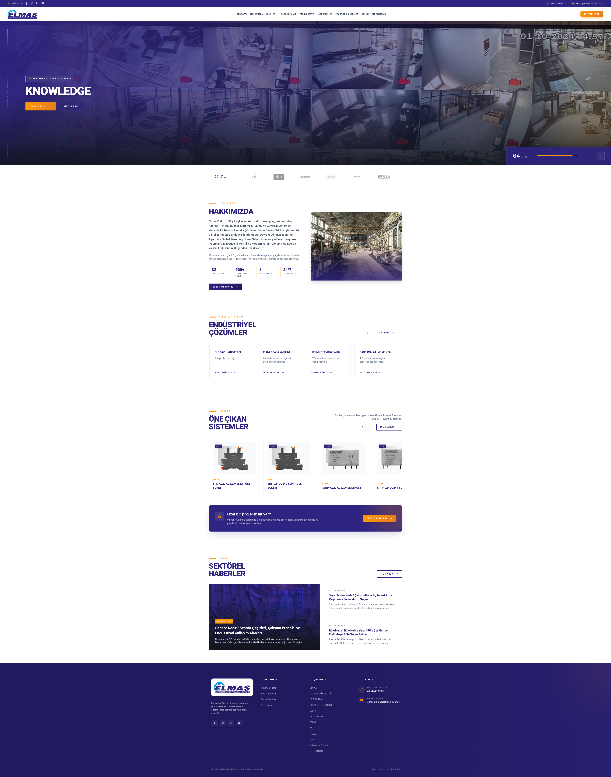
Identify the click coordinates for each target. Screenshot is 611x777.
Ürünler (270, 14)
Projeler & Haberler (346, 14)
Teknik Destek (307, 14)
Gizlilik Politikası (389, 769)
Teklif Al (594, 14)
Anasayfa (242, 14)
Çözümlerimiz (288, 14)
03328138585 (557, 3)
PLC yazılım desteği (228, 352)
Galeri (365, 14)
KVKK (373, 769)
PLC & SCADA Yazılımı (276, 352)
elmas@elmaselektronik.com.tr (589, 3)
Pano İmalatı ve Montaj (376, 352)
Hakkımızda (256, 14)
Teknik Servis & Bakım (325, 352)
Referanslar (379, 14)
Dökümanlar (325, 14)
